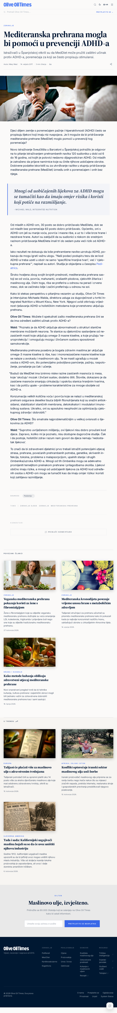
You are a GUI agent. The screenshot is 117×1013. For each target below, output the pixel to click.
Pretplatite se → (104, 12)
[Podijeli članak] (111, 64)
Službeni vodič (103, 967)
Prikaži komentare (60, 532)
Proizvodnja (66, 957)
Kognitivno (46, 966)
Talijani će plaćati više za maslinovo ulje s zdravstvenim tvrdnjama (27, 769)
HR (107, 4)
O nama (80, 993)
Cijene (63, 953)
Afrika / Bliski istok (73, 763)
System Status (107, 996)
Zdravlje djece (28, 506)
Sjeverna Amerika (14, 836)
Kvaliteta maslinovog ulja (86, 954)
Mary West (13, 64)
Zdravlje (9, 25)
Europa (8, 763)
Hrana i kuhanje (13, 672)
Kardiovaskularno (49, 961)
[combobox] (50, 12)
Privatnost (84, 996)
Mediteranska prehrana (64, 506)
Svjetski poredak (102, 961)
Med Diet (46, 957)
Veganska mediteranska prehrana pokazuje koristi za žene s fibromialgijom (27, 603)
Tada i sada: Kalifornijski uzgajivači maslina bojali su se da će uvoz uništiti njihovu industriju (29, 844)
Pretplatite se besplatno (82, 924)
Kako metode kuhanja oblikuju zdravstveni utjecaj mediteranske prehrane (26, 680)
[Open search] (95, 4)
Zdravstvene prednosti (85, 961)
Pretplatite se (93, 993)
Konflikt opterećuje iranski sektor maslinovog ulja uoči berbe (84, 769)
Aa (50, 64)
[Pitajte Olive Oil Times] (109, 1006)
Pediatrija (28, 496)
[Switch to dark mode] (100, 4)
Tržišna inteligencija (104, 954)
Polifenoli (46, 953)
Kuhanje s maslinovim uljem (85, 968)
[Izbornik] (112, 4)
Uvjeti (94, 996)
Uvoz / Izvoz (66, 961)
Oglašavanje (108, 993)
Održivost (65, 966)
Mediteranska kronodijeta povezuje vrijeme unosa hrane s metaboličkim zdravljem (86, 603)
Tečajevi (102, 973)
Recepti (83, 975)
